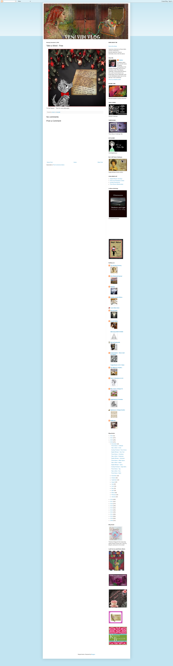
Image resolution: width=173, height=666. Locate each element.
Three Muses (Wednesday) (116, 184)
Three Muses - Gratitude (117, 445)
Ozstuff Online (114, 321)
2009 (111, 518)
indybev (121, 60)
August (113, 482)
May (112, 488)
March (113, 492)
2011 (111, 514)
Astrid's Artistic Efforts (116, 297)
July (112, 484)
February (113, 494)
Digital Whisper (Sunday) (116, 178)
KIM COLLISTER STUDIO (116, 331)
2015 (111, 505)
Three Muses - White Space (118, 460)
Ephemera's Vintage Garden (117, 410)
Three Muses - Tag (115, 469)
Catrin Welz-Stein (114, 308)
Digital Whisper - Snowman (118, 458)
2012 (111, 512)
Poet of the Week (113, 46)
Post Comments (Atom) (58, 165)
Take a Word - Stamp (116, 462)
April (112, 490)
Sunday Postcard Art (115, 182)
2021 (111, 437)
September (114, 480)
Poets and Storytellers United (117, 180)
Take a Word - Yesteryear (117, 456)
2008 (111, 520)
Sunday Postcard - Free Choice (119, 450)
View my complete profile (115, 79)
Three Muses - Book (116, 473)
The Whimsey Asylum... (116, 367)
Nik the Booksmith (115, 342)
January (113, 496)
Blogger (93, 654)
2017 (111, 501)
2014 (111, 507)
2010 (111, 516)
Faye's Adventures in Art (116, 378)
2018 (111, 499)
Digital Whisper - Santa (117, 464)
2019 (111, 442)
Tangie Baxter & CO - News (117, 365)
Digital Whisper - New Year (117, 452)
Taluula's (112, 286)
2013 (111, 510)
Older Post (100, 162)
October (113, 478)
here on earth (113, 310)
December (114, 444)
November (114, 475)
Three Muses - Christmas (117, 454)
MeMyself (112, 420)
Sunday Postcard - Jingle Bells (118, 466)
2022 (111, 435)
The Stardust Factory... (116, 265)
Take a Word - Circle (116, 447)
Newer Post (50, 162)
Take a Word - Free (116, 471)
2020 (111, 440)
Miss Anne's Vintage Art (116, 388)
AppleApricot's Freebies (116, 399)
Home (75, 162)
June (112, 486)
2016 (111, 503)
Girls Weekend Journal (116, 276)
